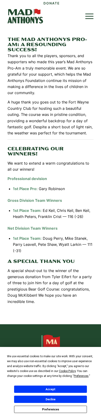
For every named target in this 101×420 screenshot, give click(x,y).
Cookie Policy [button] (67, 371)
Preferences (50, 409)
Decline (50, 399)
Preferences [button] (81, 376)
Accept (50, 389)
